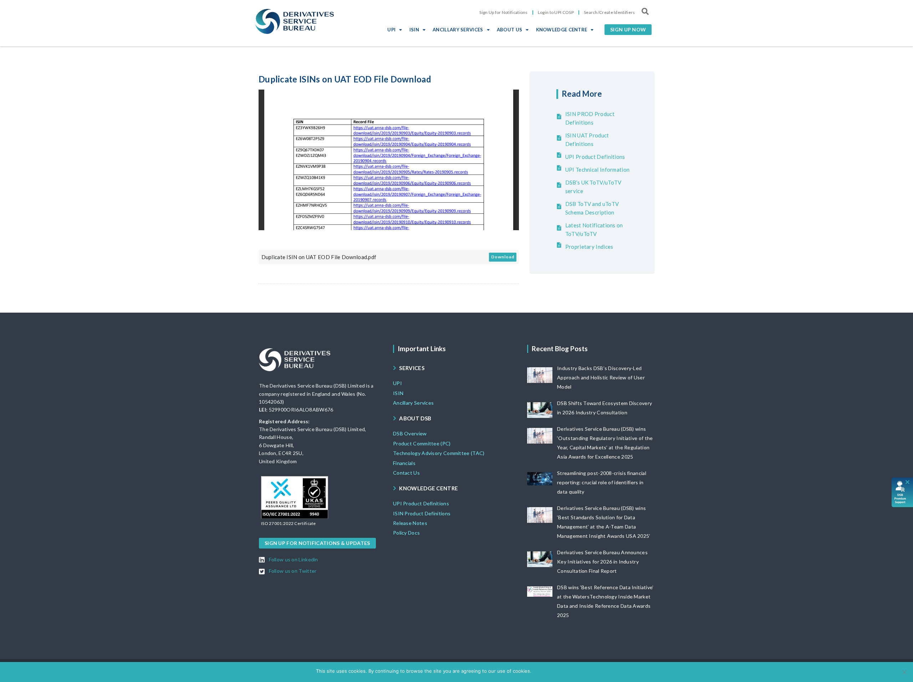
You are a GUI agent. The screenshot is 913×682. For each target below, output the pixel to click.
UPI (391, 29)
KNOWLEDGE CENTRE (561, 29)
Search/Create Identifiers (609, 12)
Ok (538, 671)
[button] (628, 29)
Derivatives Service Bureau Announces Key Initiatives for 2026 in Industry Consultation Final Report (602, 561)
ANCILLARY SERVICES (458, 29)
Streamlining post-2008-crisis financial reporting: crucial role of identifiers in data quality (601, 482)
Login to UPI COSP (556, 12)
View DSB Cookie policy (571, 671)
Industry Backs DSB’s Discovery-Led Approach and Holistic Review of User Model (601, 377)
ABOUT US (509, 29)
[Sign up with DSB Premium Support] (902, 492)
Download (502, 256)
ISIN (414, 29)
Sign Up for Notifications (503, 12)
